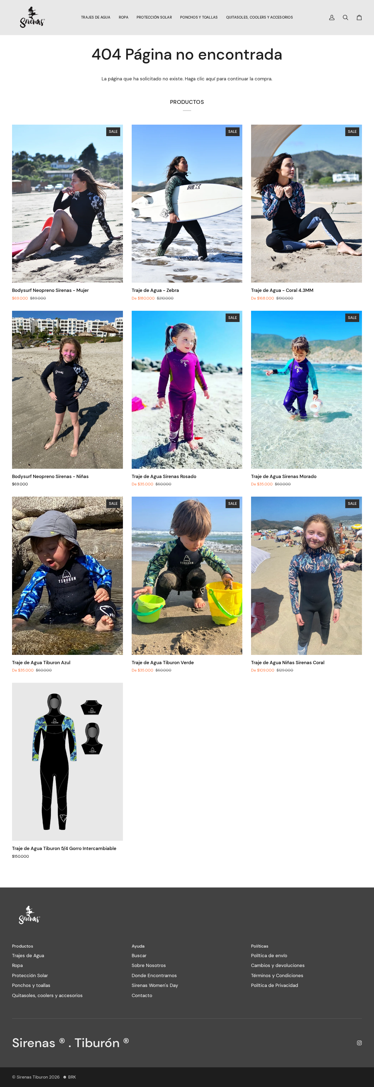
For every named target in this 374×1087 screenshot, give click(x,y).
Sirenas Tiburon (32, 1077)
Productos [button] (22, 946)
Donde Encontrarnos (154, 975)
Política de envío (269, 956)
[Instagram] (359, 1043)
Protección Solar (30, 975)
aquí (210, 79)
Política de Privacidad (274, 985)
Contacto (142, 995)
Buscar (139, 956)
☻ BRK (69, 1077)
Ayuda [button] (138, 946)
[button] (96, 17)
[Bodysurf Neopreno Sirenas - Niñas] (67, 390)
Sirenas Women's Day (155, 985)
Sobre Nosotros (149, 965)
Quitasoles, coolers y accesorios (47, 995)
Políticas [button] (259, 946)
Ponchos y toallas (31, 985)
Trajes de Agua (28, 956)
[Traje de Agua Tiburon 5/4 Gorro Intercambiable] (67, 762)
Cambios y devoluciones (278, 965)
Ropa (17, 965)
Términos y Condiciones (277, 975)
